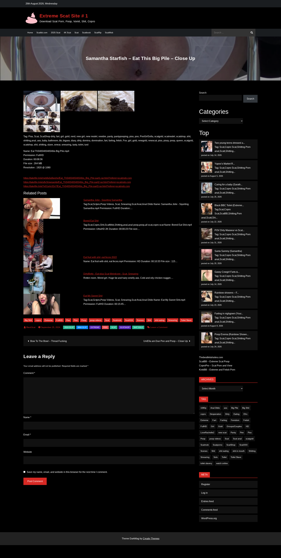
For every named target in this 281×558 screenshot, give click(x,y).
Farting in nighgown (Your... (229, 313)
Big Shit (28, 320)
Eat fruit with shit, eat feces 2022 (100, 257)
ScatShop (125, 327)
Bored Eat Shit (90, 220)
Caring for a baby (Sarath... (228, 184)
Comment (29, 373)
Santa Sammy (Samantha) (228, 251)
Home (30, 32)
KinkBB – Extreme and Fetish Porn (217, 369)
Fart (214, 420)
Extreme (48, 320)
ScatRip (97, 32)
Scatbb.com (41, 32)
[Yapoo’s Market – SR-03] (206, 167)
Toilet (224, 457)
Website (27, 452)
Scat (76, 32)
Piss (76, 320)
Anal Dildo (215, 408)
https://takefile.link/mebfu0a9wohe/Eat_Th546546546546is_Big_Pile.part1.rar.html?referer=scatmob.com (77, 178)
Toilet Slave (186, 320)
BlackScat (30, 327)
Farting (223, 420)
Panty (233, 432)
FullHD (59, 320)
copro (38, 320)
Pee (68, 320)
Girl (212, 426)
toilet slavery (206, 463)
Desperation (215, 414)
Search (203, 92)
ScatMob (109, 32)
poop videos (95, 320)
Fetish (246, 420)
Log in (204, 493)
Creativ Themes (151, 538)
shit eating (159, 320)
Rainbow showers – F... (227, 292)
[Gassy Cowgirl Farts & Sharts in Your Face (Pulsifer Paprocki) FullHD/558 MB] (206, 275)
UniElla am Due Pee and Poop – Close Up (165, 341)
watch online (222, 463)
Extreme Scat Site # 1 (64, 15)
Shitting (252, 451)
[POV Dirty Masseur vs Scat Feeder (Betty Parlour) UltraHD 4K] (206, 233)
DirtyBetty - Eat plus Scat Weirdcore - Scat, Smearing (110, 274)
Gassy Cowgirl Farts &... (227, 272)
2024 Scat (69, 327)
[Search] (251, 33)
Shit (149, 320)
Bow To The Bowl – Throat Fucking (48, 341)
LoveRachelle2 (207, 432)
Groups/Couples (234, 426)
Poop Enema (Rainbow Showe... (232, 334)
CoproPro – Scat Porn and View (215, 365)
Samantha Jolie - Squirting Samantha (102, 200)
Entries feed (207, 501)
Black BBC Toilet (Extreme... (229, 205)
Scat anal (237, 438)
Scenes (140, 320)
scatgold (249, 438)
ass (225, 408)
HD (247, 426)
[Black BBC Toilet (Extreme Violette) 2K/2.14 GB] (206, 208)
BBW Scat (82, 327)
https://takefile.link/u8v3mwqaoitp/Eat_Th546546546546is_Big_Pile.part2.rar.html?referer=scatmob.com (77, 182)
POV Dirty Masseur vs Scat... (229, 230)
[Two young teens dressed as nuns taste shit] (206, 146)
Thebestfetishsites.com (211, 357)
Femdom (235, 420)
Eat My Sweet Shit (92, 296)
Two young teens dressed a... (230, 143)
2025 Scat (55, 32)
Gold (220, 426)
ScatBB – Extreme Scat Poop (214, 361)
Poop (83, 320)
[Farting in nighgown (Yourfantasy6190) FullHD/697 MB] (206, 317)
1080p (203, 408)
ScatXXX (129, 320)
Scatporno (217, 445)
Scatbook (86, 32)
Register (205, 484)
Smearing (172, 320)
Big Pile (234, 408)
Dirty (227, 414)
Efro (245, 414)
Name (27, 417)
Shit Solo (138, 327)
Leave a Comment (158, 327)
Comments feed (209, 510)
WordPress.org (209, 518)
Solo (216, 457)
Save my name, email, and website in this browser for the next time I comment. (67, 472)
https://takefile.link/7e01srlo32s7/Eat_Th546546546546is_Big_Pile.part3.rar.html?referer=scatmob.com (76, 186)
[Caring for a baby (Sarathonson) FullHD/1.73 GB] (206, 188)
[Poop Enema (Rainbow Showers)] (206, 337)
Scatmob (117, 320)
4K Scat (67, 32)
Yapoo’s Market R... (225, 163)
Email (27, 434)
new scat (222, 432)
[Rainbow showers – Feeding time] (206, 296)
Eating (236, 414)
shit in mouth (239, 451)
